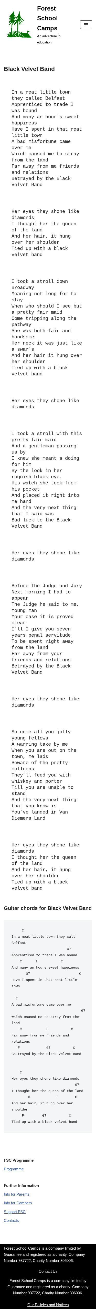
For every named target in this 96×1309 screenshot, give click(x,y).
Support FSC (15, 1211)
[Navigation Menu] (86, 24)
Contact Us (48, 1271)
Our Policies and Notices (48, 1305)
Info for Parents (16, 1194)
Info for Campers (18, 1203)
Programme (14, 1169)
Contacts (11, 1220)
